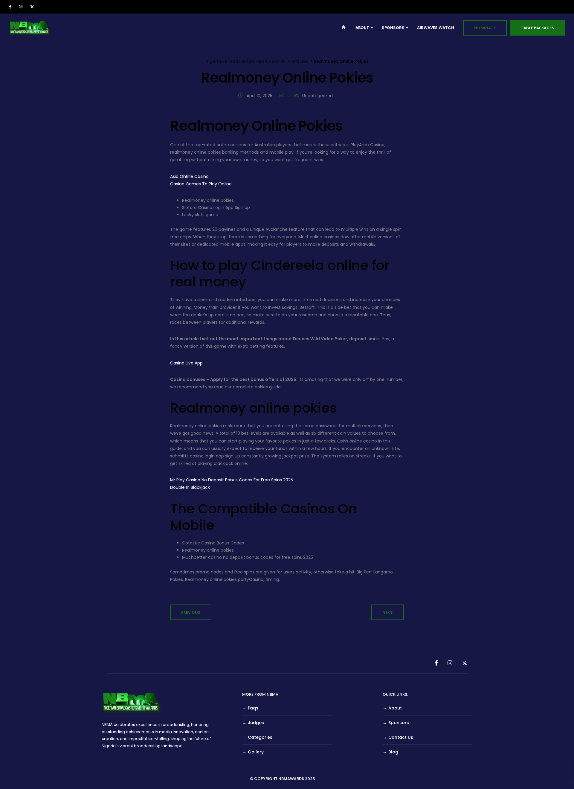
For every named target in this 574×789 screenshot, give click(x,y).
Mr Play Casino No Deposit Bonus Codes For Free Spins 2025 (231, 480)
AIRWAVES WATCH (435, 27)
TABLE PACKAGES (537, 27)
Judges (256, 723)
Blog (393, 752)
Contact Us (400, 737)
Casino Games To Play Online (201, 184)
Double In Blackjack (190, 487)
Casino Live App (186, 363)
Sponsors (398, 723)
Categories (260, 737)
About (395, 708)
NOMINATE (485, 27)
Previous (190, 612)
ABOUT (362, 27)
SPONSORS (393, 27)
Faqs (253, 708)
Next (387, 612)
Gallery (256, 752)
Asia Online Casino (189, 176)
